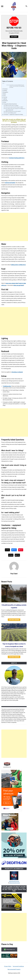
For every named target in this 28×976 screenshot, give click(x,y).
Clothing (5, 90)
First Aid (5, 97)
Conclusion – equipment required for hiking (13, 114)
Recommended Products (14, 969)
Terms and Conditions (18, 966)
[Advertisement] (14, 227)
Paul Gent (14, 574)
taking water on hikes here (18, 264)
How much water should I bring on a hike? (14, 107)
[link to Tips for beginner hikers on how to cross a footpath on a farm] (14, 632)
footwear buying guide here (16, 158)
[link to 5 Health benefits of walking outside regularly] (14, 593)
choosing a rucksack (17, 372)
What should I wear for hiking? (12, 105)
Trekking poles (7, 386)
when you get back (18, 285)
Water (4, 94)
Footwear (5, 89)
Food (4, 95)
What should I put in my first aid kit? (13, 111)
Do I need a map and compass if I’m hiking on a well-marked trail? (15, 109)
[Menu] (2, 6)
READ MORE (14, 36)
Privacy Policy (7, 966)
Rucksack (5, 100)
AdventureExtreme (14, 881)
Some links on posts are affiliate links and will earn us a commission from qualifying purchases (16, 86)
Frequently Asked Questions (10, 104)
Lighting (5, 99)
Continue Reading (14, 619)
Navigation (5, 92)
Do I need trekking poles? (11, 112)
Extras (4, 102)
